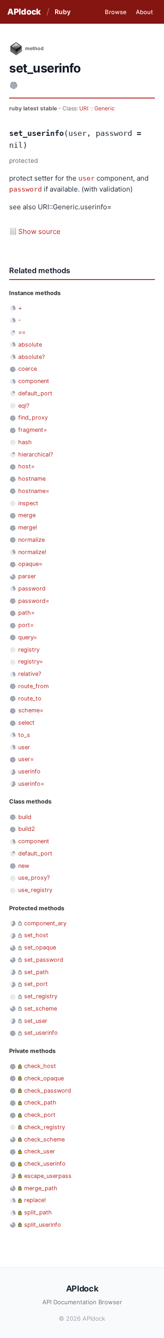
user (86, 178)
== (22, 332)
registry (29, 649)
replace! (35, 1200)
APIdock (24, 11)
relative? (29, 673)
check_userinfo (45, 1163)
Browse (116, 12)
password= (33, 600)
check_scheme (44, 1139)
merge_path (40, 1188)
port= (26, 625)
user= (26, 759)
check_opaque (44, 1078)
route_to (29, 698)
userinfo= (31, 783)
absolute (30, 344)
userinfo (29, 771)
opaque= (30, 563)
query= (27, 637)
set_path (36, 972)
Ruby (63, 12)
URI (83, 108)
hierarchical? (35, 454)
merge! (27, 527)
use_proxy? (34, 877)
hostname (32, 478)
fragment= (32, 429)
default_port (35, 393)
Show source (39, 231)
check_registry (44, 1127)
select (26, 722)
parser (27, 576)
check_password (47, 1090)
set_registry (40, 996)
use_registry (35, 890)
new (23, 865)
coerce (27, 368)
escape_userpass (48, 1175)
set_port (36, 983)
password (25, 189)
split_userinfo (42, 1224)
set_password (43, 959)
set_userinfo (41, 1032)
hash (25, 442)
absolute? (31, 356)
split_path (38, 1212)
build (24, 817)
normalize (31, 539)
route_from (33, 686)
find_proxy (33, 417)
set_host (36, 935)
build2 (26, 828)
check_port (40, 1114)
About (144, 12)
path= (26, 612)
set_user (35, 1020)
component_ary (45, 923)
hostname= (33, 490)
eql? (23, 405)
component (33, 381)
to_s (24, 734)
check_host (40, 1066)
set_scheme (40, 1008)
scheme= (30, 710)
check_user (39, 1151)
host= (26, 466)
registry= (30, 661)
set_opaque (40, 947)
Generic (104, 108)
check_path (40, 1102)
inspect (28, 503)
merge (27, 515)
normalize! (32, 552)
